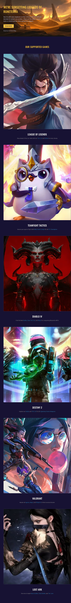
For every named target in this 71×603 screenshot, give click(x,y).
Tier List (40, 138)
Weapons (38, 502)
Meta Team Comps (39, 229)
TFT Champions (52, 229)
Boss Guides (34, 593)
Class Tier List (31, 320)
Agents (27, 502)
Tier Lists (50, 593)
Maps (39, 320)
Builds (46, 138)
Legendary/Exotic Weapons (47, 411)
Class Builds (42, 593)
